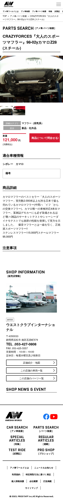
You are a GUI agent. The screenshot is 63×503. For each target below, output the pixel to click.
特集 (50, 11)
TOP (5, 15)
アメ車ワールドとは (11, 11)
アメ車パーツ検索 (39, 11)
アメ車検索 (25, 11)
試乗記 (57, 11)
